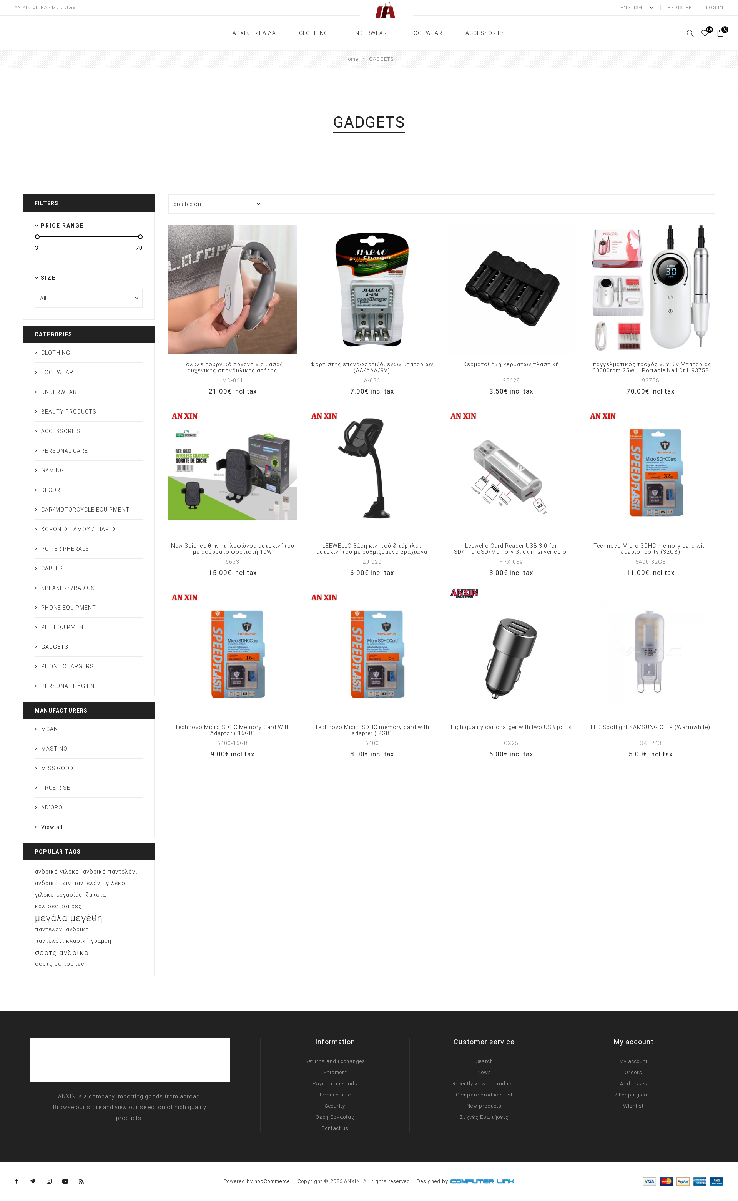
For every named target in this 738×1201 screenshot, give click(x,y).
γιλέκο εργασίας (58, 895)
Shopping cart (633, 1095)
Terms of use (335, 1095)
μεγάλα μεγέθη (69, 918)
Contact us (335, 1128)
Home (351, 59)
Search (484, 1061)
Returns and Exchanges (335, 1061)
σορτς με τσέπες (60, 964)
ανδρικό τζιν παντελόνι (68, 883)
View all (52, 827)
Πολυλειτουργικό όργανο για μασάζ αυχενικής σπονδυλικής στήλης (232, 367)
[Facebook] (17, 1181)
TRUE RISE (55, 788)
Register (680, 7)
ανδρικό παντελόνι (110, 872)
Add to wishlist (240, 289)
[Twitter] (33, 1181)
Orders (633, 1072)
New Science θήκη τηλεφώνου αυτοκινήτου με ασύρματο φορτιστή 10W (232, 549)
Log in (714, 7)
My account (633, 1061)
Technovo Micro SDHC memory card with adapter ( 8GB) (372, 730)
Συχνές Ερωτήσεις (484, 1117)
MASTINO (54, 749)
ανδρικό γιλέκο (57, 872)
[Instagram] (49, 1181)
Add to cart (256, 289)
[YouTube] (65, 1181)
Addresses (633, 1083)
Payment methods (334, 1083)
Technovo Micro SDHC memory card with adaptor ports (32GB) (650, 549)
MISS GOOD (57, 768)
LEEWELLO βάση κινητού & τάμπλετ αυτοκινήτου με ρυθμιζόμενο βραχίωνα (371, 549)
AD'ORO (52, 807)
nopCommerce (272, 1181)
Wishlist (633, 1106)
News (484, 1072)
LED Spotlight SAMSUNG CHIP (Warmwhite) (650, 727)
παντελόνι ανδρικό (62, 929)
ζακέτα (96, 895)
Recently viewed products (484, 1083)
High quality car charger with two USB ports (511, 727)
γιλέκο (115, 883)
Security (335, 1106)
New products (484, 1106)
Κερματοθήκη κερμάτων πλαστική (511, 364)
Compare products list (484, 1095)
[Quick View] (209, 289)
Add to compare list (224, 289)
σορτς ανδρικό (62, 952)
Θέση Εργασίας (335, 1117)
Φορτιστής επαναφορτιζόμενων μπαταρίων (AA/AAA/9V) (372, 367)
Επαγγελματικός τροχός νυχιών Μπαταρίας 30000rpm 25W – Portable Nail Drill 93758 (650, 367)
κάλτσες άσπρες (58, 906)
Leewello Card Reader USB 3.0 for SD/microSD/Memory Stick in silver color (511, 549)
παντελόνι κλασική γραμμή (73, 941)
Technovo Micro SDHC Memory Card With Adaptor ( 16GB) (232, 730)
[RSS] (81, 1181)
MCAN (49, 729)
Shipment (335, 1072)
